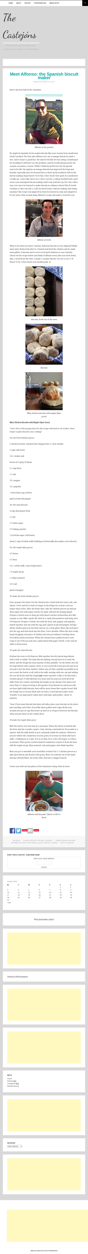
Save (25, 830)
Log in (9, 1078)
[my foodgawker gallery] (44, 920)
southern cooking (50, 843)
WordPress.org (13, 1086)
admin (17, 840)
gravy (40, 843)
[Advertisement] (44, 948)
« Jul (9, 902)
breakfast (15, 843)
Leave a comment (67, 843)
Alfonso (65, 840)
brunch (22, 843)
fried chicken (31, 843)
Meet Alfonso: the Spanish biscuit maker (44, 76)
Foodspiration (40, 3)
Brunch (34, 840)
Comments (13, 1083)
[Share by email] (30, 830)
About (18, 3)
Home (11, 3)
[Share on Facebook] (12, 830)
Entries (11, 1081)
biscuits (72, 840)
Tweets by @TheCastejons (17, 976)
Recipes (27, 3)
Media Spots (54, 3)
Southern (49, 840)
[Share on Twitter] (18, 830)
